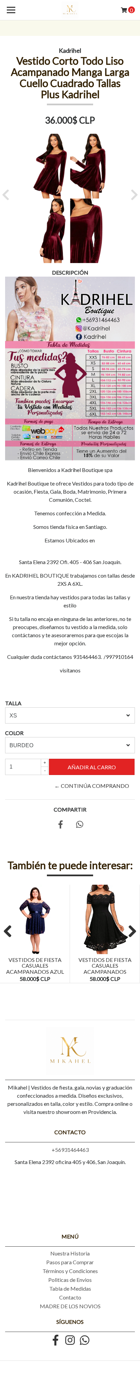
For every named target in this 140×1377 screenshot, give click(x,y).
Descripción (70, 272)
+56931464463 (70, 1149)
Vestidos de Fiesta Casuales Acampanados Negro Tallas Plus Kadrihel (105, 971)
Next (130, 932)
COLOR (14, 733)
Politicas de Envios (70, 1279)
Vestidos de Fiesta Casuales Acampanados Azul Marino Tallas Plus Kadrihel (35, 971)
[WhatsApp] (84, 1341)
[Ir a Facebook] (55, 1341)
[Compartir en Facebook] (60, 825)
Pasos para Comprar (70, 1262)
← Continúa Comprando (91, 785)
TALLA (13, 703)
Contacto (70, 1297)
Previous (10, 932)
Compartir (70, 809)
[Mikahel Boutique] (70, 10)
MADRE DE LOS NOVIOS (70, 1306)
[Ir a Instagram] (70, 1341)
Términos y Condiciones (70, 1271)
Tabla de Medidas (70, 1288)
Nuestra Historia (70, 1253)
